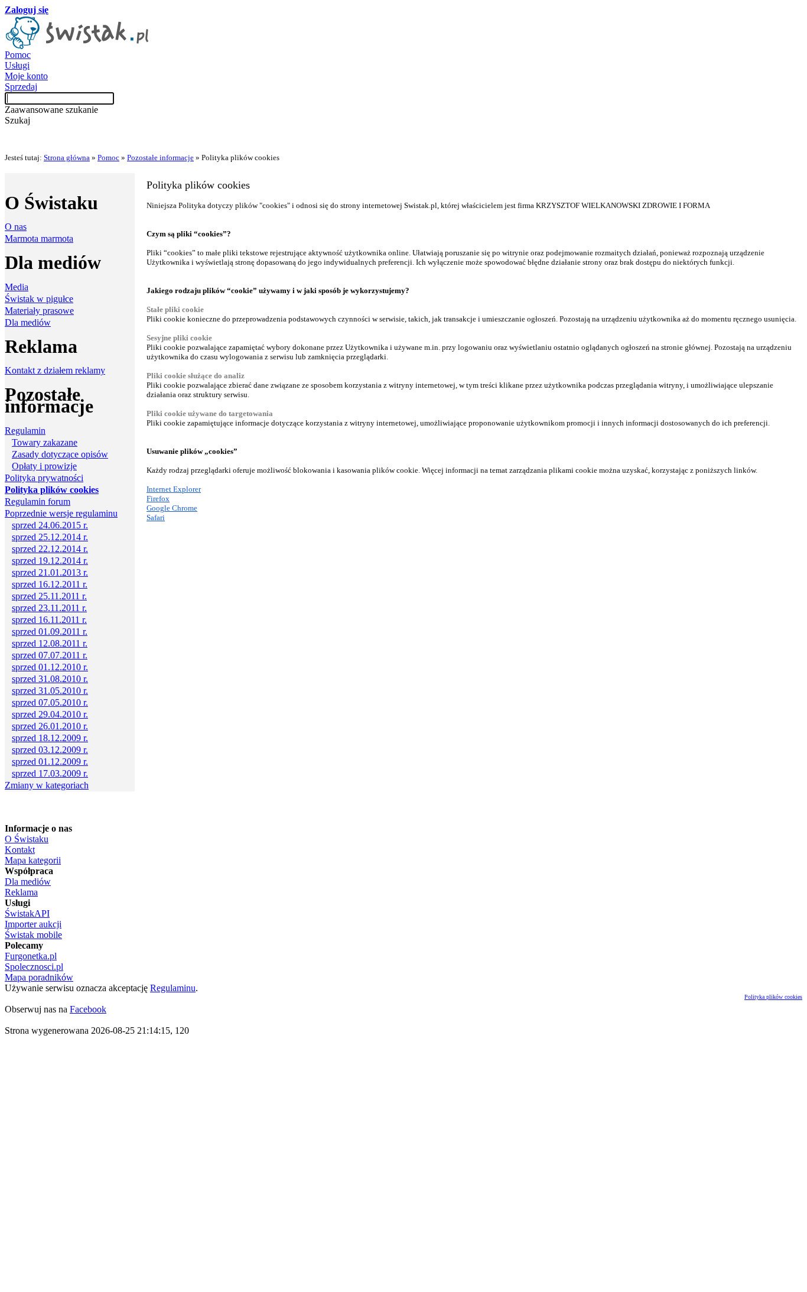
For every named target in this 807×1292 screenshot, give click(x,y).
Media (16, 287)
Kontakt (20, 850)
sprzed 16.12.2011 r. (49, 584)
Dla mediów (28, 322)
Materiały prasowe (39, 311)
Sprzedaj (21, 87)
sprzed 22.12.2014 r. (50, 549)
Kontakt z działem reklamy (55, 370)
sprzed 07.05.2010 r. (50, 702)
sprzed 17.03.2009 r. (50, 773)
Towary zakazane (44, 442)
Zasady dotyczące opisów (60, 454)
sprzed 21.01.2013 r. (50, 572)
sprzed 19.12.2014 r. (50, 561)
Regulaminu (173, 988)
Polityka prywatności (44, 478)
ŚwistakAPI (27, 913)
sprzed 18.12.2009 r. (50, 738)
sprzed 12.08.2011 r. (49, 643)
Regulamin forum (37, 501)
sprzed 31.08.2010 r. (50, 679)
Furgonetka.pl (31, 956)
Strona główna (67, 157)
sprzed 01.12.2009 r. (50, 762)
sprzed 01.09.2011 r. (49, 631)
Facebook (88, 1009)
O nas (16, 227)
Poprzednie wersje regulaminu (61, 513)
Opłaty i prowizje (44, 466)
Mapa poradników (39, 977)
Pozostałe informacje (160, 157)
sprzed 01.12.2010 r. (50, 667)
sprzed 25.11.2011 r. (49, 596)
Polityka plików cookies (773, 997)
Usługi (17, 65)
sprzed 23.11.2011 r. (49, 608)
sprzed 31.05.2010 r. (50, 691)
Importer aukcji (33, 924)
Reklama (21, 892)
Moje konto (26, 76)
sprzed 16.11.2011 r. (49, 620)
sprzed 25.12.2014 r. (50, 537)
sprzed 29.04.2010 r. (50, 714)
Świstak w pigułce (39, 299)
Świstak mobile (33, 935)
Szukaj (17, 120)
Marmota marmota (39, 238)
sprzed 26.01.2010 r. (50, 726)
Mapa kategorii (33, 860)
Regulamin (25, 431)
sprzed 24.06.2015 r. (50, 525)
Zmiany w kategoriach (47, 785)
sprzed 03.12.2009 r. (50, 750)
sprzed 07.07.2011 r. (49, 655)
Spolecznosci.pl (34, 967)
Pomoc (18, 55)
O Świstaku (26, 839)
